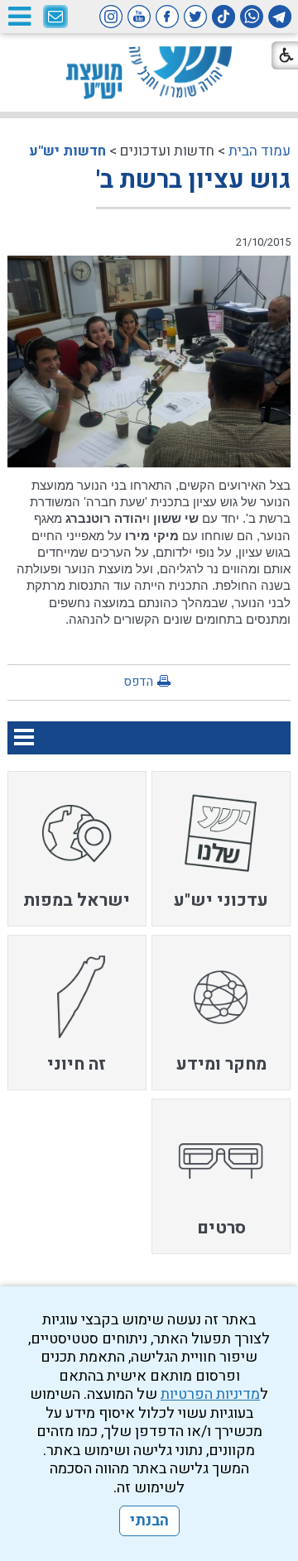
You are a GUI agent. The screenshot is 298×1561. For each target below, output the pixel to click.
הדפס (138, 682)
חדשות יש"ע (67, 151)
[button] (19, 16)
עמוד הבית (259, 151)
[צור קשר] (55, 17)
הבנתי (149, 1521)
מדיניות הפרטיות (210, 1394)
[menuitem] (221, 849)
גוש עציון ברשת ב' (193, 180)
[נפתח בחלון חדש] (279, 16)
